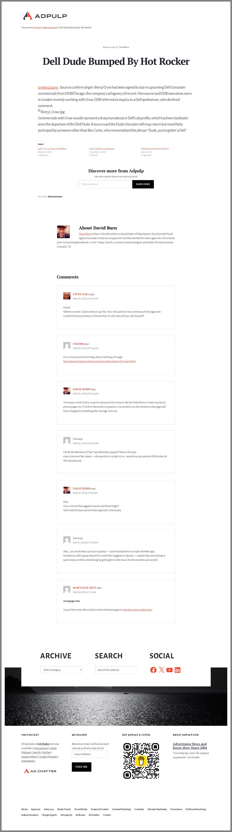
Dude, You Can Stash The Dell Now (52, 149)
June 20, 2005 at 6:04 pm (85, 443)
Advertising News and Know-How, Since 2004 (190, 746)
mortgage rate (84, 587)
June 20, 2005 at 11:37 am (85, 298)
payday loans (130, 609)
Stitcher (46, 752)
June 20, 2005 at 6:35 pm (85, 492)
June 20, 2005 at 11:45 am (85, 348)
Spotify (37, 752)
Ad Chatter (44, 744)
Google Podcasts (48, 756)
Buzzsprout (41, 748)
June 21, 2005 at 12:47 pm (85, 542)
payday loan (145, 609)
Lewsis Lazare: (48, 87)
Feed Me (82, 767)
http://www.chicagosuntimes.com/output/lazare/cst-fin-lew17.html (99, 361)
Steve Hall (81, 294)
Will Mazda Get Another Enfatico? (155, 149)
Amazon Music (29, 756)
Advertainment (55, 197)
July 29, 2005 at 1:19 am (84, 592)
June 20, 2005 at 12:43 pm (86, 393)
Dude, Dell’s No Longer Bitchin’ (101, 149)
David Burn (85, 234)
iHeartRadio (28, 761)
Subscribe (143, 184)
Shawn (78, 344)
